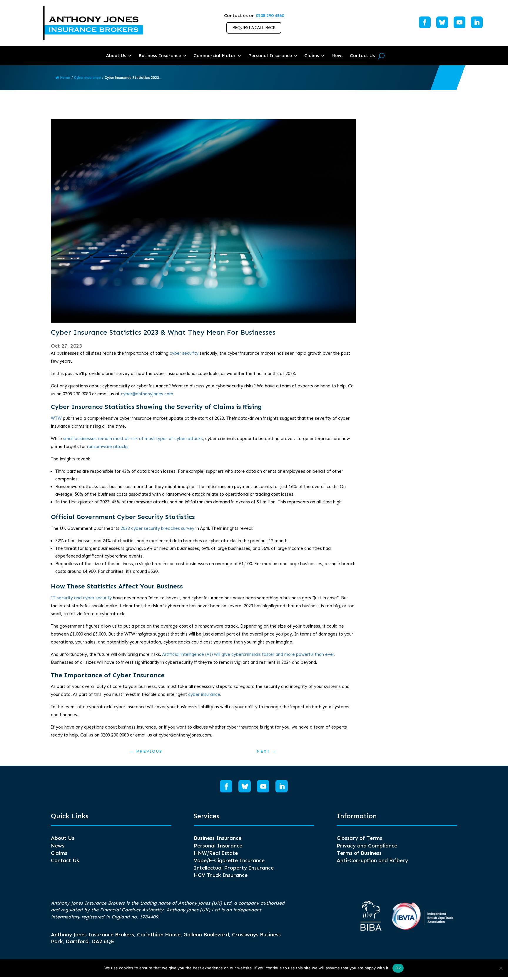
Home (65, 78)
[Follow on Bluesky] (442, 22)
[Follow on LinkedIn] (477, 22)
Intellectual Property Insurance (234, 868)
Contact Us (362, 55)
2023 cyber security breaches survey (157, 528)
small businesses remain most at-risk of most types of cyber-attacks (133, 438)
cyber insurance (204, 694)
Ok (398, 968)
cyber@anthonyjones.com (147, 394)
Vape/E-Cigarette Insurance (229, 860)
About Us (116, 55)
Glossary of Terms (359, 838)
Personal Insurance (270, 55)
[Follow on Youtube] (459, 22)
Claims (311, 55)
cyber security (184, 353)
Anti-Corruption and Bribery (372, 860)
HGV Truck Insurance (221, 875)
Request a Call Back (253, 27)
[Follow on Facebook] (425, 22)
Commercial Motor (214, 55)
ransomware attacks (107, 446)
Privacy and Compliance (367, 845)
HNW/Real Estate (216, 853)
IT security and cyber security (81, 598)
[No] (501, 968)
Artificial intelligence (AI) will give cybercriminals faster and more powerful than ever (248, 654)
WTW (56, 418)
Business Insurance (159, 55)
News (337, 55)
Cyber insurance (87, 78)
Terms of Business (359, 853)
